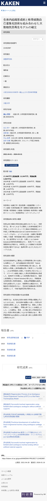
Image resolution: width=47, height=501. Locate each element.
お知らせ (4, 483)
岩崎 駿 (6, 133)
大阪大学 (6, 103)
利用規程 (4, 486)
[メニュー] (44, 2)
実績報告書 (11, 344)
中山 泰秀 (6, 138)
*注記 (10, 171)
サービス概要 (6, 471)
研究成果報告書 (13, 338)
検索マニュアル (7, 475)
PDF (28, 338)
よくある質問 (6, 479)
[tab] (24, 367)
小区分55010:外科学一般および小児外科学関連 (20, 92)
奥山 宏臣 (6, 114)
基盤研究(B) (7, 59)
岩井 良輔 (6, 141)
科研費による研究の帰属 (10, 490)
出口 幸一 (6, 128)
